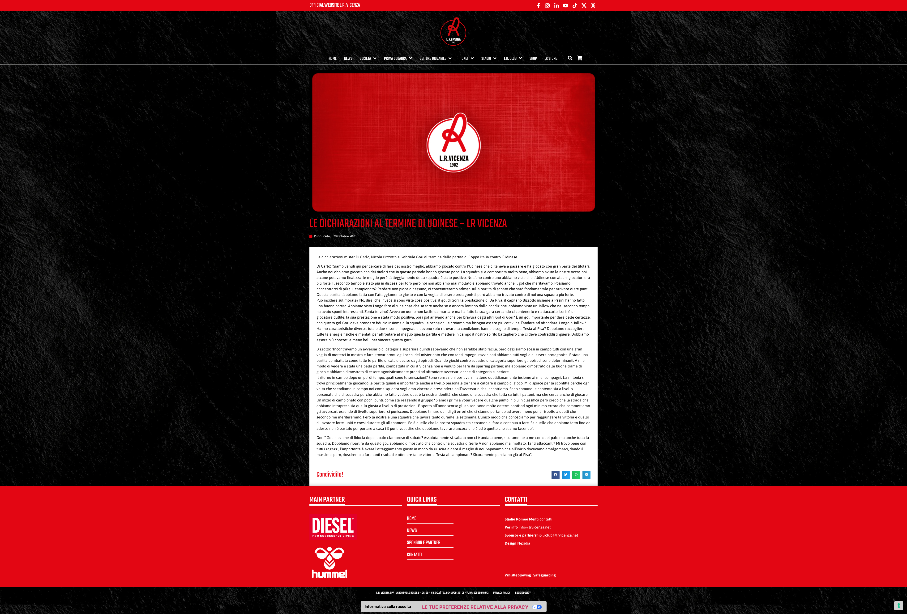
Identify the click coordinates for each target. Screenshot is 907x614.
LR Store (550, 58)
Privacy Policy (501, 593)
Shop (533, 58)
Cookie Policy (523, 593)
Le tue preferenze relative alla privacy (475, 607)
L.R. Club (510, 58)
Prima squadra (395, 58)
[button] (556, 475)
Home (333, 58)
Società (365, 58)
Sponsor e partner (424, 543)
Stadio (486, 58)
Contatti (414, 555)
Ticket (463, 58)
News (348, 58)
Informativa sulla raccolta (388, 606)
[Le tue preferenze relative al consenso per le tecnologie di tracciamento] (898, 605)
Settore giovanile (433, 58)
